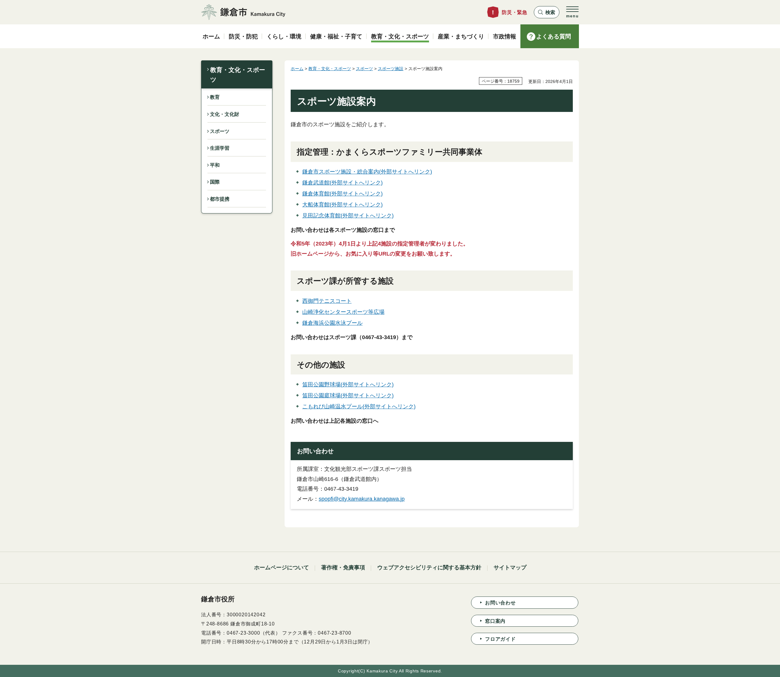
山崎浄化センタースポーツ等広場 (343, 312)
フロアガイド (500, 639)
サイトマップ (510, 567)
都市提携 (219, 199)
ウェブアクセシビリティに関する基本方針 (429, 567)
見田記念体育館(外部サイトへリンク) (348, 216)
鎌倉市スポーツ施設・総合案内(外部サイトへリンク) (367, 172)
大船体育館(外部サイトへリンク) (342, 205)
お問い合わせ (500, 602)
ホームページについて (281, 567)
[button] (546, 12)
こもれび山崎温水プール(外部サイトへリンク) (359, 406)
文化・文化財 (224, 114)
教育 (215, 97)
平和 (215, 165)
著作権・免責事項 (343, 567)
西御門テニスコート (327, 301)
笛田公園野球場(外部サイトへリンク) (348, 384)
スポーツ (219, 131)
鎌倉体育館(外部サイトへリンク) (342, 194)
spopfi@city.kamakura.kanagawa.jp (362, 499)
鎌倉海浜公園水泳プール (332, 323)
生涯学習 (219, 148)
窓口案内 (495, 621)
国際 (215, 181)
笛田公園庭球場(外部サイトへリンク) (348, 395)
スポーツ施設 (390, 68)
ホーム (297, 68)
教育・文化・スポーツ (237, 74)
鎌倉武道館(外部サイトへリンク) (342, 183)
